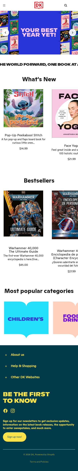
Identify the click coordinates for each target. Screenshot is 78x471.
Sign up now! (14, 436)
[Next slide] (72, 32)
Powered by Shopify (45, 454)
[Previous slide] (5, 32)
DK (32, 454)
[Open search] (66, 5)
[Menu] (4, 5)
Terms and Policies (39, 461)
